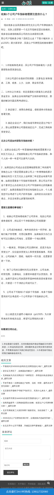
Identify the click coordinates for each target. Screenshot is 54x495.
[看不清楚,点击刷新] (26, 464)
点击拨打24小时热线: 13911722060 (27, 491)
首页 (4, 9)
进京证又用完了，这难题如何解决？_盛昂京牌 (23, 371)
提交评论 (10, 472)
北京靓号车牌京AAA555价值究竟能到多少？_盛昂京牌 (26, 398)
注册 (50, 3)
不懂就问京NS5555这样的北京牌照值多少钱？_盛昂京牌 (27, 366)
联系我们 (12, 484)
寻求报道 (32, 484)
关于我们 (22, 484)
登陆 (45, 3)
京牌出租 (12, 9)
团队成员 (42, 484)
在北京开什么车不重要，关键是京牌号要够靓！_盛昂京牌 (27, 426)
